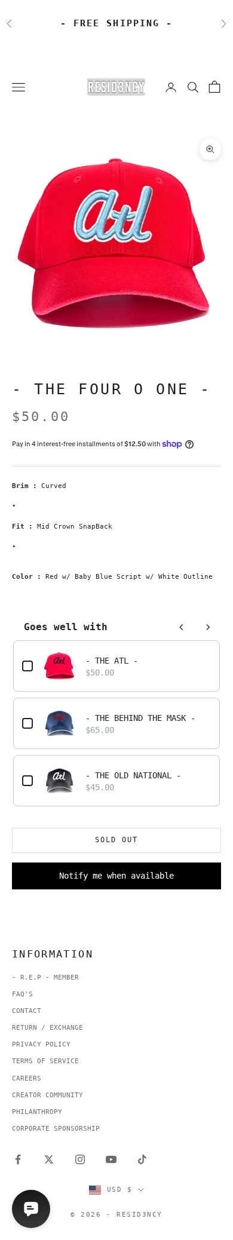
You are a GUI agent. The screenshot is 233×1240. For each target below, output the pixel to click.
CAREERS (26, 1078)
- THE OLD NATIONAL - (133, 775)
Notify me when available (116, 875)
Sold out (116, 840)
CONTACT (26, 1011)
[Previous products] (181, 627)
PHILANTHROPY (37, 1112)
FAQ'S (22, 994)
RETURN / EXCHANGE (47, 1028)
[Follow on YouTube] (111, 1159)
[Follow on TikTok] (142, 1159)
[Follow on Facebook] (18, 1159)
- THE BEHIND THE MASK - (140, 718)
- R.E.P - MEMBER (45, 977)
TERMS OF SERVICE (45, 1061)
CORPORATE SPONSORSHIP (56, 1128)
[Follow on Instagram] (80, 1159)
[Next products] (208, 627)
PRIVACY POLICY (41, 1044)
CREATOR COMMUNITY (47, 1095)
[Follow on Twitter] (49, 1159)
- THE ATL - (111, 660)
